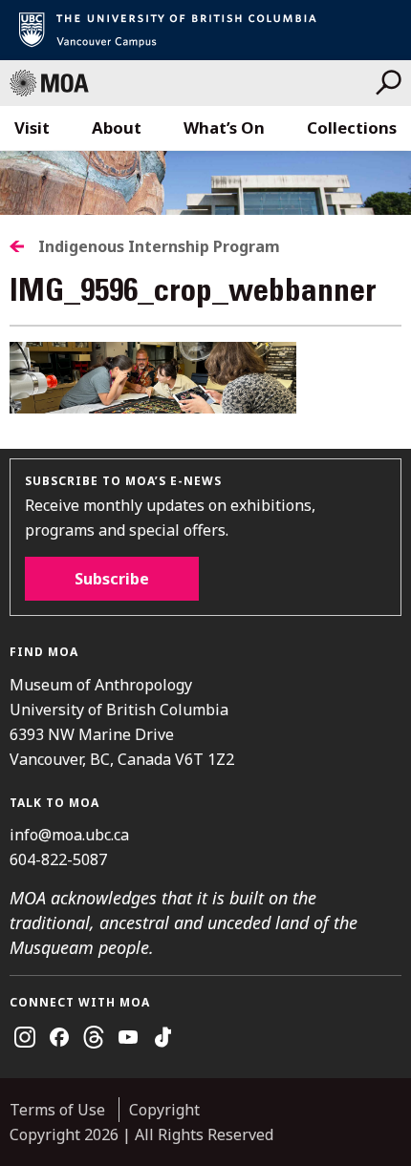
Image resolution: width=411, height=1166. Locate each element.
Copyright (164, 1109)
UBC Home (205, 30)
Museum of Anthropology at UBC (193, 83)
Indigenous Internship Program (159, 246)
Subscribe (112, 578)
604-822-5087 (58, 859)
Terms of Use (57, 1109)
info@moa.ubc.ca (69, 834)
